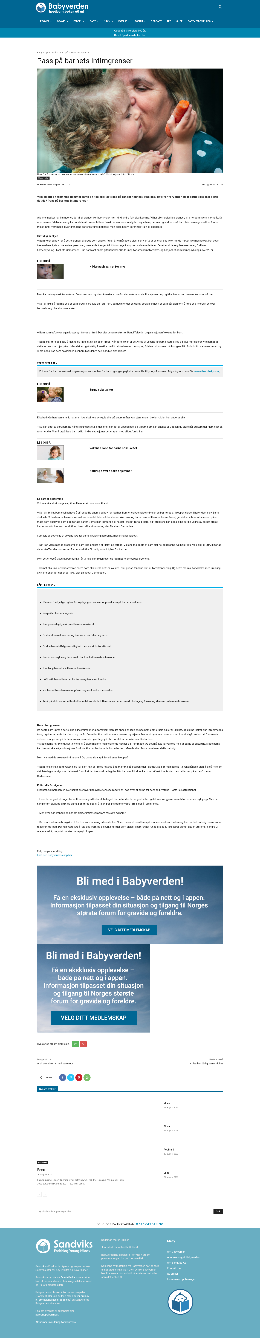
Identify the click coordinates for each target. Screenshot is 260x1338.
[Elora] (147, 1132)
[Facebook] (62, 1077)
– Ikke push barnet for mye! (107, 266)
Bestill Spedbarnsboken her (130, 35)
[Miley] (147, 1109)
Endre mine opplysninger (181, 1279)
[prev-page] (39, 1194)
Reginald (169, 1149)
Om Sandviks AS (176, 1262)
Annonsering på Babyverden (183, 1257)
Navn (107, 21)
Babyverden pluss (199, 21)
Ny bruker (172, 1273)
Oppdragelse (51, 52)
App (169, 21)
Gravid (61, 21)
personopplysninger (47, 1314)
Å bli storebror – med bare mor (55, 1063)
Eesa (41, 1170)
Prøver (44, 21)
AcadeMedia (68, 1277)
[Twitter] (70, 1077)
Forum (139, 21)
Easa (166, 1172)
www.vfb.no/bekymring (207, 371)
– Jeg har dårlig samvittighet (206, 1063)
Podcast (156, 21)
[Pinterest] (78, 1077)
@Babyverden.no (149, 1224)
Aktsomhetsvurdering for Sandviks (56, 1322)
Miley (167, 1103)
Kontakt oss (174, 1268)
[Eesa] (81, 1132)
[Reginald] (147, 1156)
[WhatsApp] (87, 1077)
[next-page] (45, 1194)
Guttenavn (42, 1162)
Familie (122, 21)
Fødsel (77, 21)
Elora (167, 1126)
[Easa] (147, 1179)
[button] (220, 7)
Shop (179, 21)
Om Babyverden (176, 1251)
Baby (93, 21)
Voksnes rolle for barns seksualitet (113, 448)
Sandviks (41, 1266)
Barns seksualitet (101, 389)
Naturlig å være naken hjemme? (110, 471)
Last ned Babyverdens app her (54, 855)
